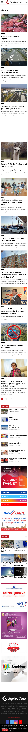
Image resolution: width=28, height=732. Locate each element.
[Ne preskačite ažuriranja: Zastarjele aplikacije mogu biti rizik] (4, 436)
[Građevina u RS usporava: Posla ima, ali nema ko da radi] (4, 444)
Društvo (2, 67)
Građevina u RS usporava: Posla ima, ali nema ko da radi (20, 564)
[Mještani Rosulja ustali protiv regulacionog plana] (4, 411)
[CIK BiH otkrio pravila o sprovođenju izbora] (4, 419)
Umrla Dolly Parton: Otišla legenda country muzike (20, 578)
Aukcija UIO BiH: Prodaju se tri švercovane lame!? (14, 165)
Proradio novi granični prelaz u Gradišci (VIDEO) (13, 239)
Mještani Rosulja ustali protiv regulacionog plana (7, 550)
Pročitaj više (11, 730)
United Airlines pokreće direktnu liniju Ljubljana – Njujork (7, 564)
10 (11, 399)
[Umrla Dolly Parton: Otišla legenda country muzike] (20, 571)
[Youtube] (20, 722)
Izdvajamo (2, 33)
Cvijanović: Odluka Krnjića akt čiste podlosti (13, 346)
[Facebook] (7, 722)
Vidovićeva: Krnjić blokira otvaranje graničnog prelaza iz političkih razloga (13, 383)
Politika (2, 197)
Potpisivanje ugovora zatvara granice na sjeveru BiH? (12, 107)
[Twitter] (12, 722)
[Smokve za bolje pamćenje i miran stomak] (4, 460)
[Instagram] (16, 722)
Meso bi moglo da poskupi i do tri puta (13, 37)
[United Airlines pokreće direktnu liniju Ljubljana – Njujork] (4, 427)
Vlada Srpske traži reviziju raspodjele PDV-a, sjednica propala (11, 202)
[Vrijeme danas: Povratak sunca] (7, 571)
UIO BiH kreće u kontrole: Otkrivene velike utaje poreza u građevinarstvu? (13, 274)
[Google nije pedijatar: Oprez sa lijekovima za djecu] (4, 452)
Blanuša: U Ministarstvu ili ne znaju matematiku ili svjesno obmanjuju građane (13, 311)
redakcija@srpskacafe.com (14, 717)
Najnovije (5, 406)
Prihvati (5, 730)
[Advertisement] (14, 129)
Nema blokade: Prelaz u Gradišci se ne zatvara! (10, 71)
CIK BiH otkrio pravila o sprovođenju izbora (20, 549)
